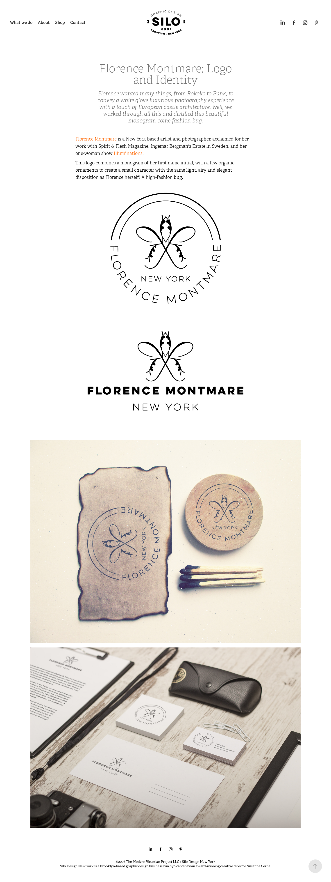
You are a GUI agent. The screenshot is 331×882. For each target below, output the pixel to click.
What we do (21, 22)
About (44, 22)
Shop (60, 22)
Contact (78, 22)
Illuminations (128, 153)
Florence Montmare (96, 139)
